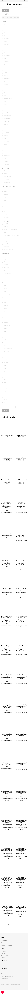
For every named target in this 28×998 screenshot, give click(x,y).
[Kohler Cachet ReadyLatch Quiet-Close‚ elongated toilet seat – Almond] (21, 753)
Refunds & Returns (5, 955)
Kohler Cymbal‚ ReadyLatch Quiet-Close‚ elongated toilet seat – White (21, 908)
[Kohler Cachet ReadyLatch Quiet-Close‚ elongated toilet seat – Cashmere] (7, 811)
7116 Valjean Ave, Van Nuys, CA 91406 (9, 971)
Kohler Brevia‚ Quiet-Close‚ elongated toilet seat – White (21, 590)
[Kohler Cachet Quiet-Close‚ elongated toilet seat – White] (7, 753)
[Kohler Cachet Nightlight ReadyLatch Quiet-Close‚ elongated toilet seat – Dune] (21, 638)
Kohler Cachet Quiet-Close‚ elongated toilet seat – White (7, 762)
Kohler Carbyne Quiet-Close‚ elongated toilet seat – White (7, 907)
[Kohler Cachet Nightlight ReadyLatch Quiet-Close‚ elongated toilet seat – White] (21, 696)
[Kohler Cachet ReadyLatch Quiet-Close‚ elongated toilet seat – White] (21, 869)
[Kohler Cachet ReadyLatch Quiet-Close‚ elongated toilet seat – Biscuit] (7, 782)
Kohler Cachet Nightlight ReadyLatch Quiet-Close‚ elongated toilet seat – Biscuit (6, 618)
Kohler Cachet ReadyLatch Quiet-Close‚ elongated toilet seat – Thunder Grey (6, 879)
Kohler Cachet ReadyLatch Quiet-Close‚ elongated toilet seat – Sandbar (21, 850)
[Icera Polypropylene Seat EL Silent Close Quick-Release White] (21, 449)
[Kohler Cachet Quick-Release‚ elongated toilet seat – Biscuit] (7, 725)
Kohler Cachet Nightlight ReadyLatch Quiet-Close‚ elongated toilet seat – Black (21, 618)
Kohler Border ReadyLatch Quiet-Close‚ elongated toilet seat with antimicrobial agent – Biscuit (6, 505)
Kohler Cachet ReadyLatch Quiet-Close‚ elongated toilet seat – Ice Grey (6, 850)
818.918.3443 (4, 940)
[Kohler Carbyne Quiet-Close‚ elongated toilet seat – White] (7, 898)
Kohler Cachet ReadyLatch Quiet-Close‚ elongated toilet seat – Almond (21, 762)
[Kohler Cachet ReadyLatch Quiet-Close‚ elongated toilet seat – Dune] (21, 811)
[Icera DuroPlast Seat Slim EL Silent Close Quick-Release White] (21, 426)
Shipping (3, 957)
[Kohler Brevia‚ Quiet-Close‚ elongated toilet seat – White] (21, 581)
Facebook (3, 965)
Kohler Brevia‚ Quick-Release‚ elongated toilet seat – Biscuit (7, 562)
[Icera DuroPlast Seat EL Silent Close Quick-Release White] (7, 426)
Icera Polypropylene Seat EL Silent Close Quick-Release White (21, 458)
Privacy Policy (4, 953)
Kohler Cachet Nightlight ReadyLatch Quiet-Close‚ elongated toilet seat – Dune (21, 647)
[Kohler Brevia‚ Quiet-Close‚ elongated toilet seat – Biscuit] (7, 581)
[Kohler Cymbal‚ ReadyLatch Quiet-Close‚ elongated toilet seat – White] (21, 898)
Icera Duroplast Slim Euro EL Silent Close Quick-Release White (7, 458)
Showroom (4, 0)
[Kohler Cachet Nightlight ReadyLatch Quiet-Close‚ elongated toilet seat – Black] (21, 608)
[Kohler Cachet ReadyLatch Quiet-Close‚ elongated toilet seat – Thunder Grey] (7, 869)
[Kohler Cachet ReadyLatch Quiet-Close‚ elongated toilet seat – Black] (21, 782)
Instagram (3, 963)
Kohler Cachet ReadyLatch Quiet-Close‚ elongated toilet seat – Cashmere (6, 821)
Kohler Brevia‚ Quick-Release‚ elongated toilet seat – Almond (21, 534)
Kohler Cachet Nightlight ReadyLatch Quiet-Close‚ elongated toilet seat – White (21, 705)
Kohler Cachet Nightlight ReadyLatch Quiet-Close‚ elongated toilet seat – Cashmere (6, 647)
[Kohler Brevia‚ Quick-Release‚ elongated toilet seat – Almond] (21, 525)
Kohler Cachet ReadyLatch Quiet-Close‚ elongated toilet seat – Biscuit (6, 791)
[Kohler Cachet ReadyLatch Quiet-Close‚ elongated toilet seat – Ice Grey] (7, 840)
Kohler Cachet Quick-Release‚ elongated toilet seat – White (21, 734)
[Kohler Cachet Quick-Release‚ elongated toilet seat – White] (21, 725)
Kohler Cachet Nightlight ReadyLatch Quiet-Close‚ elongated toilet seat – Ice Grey (6, 676)
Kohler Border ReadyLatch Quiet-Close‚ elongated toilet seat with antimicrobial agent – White (21, 505)
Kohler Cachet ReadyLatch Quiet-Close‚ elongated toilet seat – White (21, 879)
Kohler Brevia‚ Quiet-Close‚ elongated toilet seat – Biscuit (7, 590)
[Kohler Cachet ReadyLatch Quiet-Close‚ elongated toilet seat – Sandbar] (21, 840)
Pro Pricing (25, 0)
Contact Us (3, 951)
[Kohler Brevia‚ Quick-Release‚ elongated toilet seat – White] (21, 553)
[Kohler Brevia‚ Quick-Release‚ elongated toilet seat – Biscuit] (7, 553)
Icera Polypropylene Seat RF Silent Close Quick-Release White (21, 481)
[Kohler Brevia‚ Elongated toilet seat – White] (7, 525)
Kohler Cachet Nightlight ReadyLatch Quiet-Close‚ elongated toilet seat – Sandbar (21, 676)
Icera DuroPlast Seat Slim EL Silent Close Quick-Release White (21, 435)
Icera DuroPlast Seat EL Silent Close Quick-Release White (7, 435)
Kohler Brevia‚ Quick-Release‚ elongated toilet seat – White (21, 562)
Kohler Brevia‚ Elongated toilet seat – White (7, 533)
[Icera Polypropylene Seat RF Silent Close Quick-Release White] (21, 472)
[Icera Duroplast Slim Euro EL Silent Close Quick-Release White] (7, 449)
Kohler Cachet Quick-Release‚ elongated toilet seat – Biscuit (7, 734)
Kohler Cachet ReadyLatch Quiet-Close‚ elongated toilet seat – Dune (21, 821)
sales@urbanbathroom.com (6, 945)
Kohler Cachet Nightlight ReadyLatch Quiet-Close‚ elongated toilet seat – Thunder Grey (6, 705)
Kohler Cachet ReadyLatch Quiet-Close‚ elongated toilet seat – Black (21, 791)
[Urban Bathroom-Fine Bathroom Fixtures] (14, 4)
